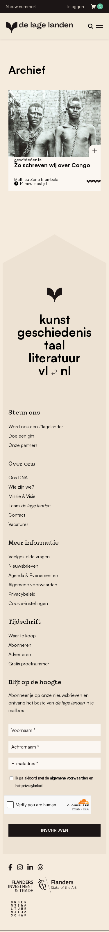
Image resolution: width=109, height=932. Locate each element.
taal (54, 344)
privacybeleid (32, 785)
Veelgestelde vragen (29, 556)
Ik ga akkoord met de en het (54, 782)
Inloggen (75, 6)
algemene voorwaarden (69, 778)
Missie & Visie (21, 496)
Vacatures (18, 524)
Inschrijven (54, 830)
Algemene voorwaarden (32, 584)
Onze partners (22, 445)
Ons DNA (18, 477)
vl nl (54, 370)
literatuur (54, 357)
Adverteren (19, 654)
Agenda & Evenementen (33, 575)
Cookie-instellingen (28, 603)
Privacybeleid (21, 594)
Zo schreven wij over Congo (52, 165)
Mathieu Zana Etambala (36, 179)
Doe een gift (21, 436)
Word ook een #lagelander (35, 426)
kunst (54, 319)
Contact (16, 515)
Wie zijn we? (21, 487)
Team (29, 505)
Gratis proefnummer (28, 664)
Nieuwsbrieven (23, 566)
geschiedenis (54, 332)
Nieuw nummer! (21, 6)
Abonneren (19, 645)
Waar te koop (22, 636)
